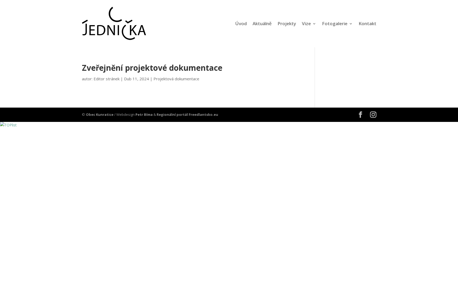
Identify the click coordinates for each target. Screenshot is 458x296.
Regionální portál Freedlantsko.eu (187, 114)
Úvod (241, 23)
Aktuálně (262, 23)
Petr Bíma (144, 114)
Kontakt (367, 23)
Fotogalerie (334, 23)
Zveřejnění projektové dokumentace (152, 68)
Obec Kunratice (99, 114)
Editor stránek (107, 78)
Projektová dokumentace (176, 78)
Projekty (287, 23)
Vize (306, 23)
